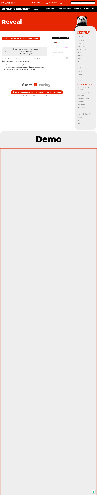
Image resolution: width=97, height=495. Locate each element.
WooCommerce (83, 120)
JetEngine (81, 105)
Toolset (80, 117)
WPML (79, 123)
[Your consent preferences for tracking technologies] (93, 491)
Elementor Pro (82, 101)
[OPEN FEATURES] (55, 9)
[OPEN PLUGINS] (42, 3)
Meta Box (81, 108)
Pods (79, 111)
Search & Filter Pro (84, 114)
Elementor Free (83, 98)
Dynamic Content (20, 9)
